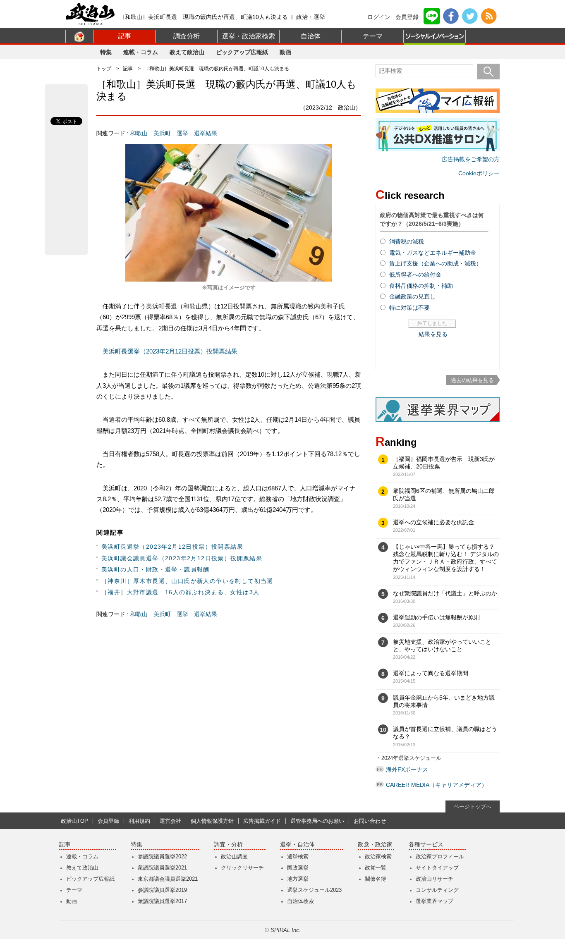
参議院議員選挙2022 (162, 856)
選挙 (182, 133)
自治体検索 (300, 901)
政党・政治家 (375, 844)
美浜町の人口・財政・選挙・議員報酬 (155, 569)
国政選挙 (298, 867)
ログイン (378, 17)
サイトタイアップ (437, 867)
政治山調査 (234, 856)
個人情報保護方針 (212, 821)
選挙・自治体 (297, 844)
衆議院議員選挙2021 (162, 867)
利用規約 (139, 821)
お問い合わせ (370, 821)
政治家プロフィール (440, 856)
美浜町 (162, 133)
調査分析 (186, 36)
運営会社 (170, 821)
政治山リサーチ (434, 879)
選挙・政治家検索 (248, 36)
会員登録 (407, 17)
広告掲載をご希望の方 (471, 159)
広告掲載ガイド (262, 821)
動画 (285, 52)
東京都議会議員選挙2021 (168, 879)
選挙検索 (298, 856)
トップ (103, 69)
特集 (106, 52)
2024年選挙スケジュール (411, 758)
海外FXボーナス (407, 769)
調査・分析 (228, 844)
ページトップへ (472, 806)
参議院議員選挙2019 (162, 890)
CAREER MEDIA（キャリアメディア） (436, 784)
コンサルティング (437, 890)
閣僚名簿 (375, 879)
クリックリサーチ (242, 867)
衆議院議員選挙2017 (162, 901)
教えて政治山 (187, 52)
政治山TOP (74, 821)
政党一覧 (375, 867)
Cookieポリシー (479, 173)
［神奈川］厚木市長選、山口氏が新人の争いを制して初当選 (187, 581)
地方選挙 (298, 879)
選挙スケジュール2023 (314, 890)
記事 (124, 36)
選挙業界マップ (434, 901)
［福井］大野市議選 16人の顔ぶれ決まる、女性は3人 (180, 592)
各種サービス (426, 844)
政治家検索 (378, 856)
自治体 (311, 36)
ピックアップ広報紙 (242, 52)
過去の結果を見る (472, 380)
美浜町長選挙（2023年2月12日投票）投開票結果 (170, 351)
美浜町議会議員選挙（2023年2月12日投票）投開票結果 (181, 558)
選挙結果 (205, 133)
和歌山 (139, 133)
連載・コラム (140, 52)
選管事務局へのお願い (317, 821)
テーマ (373, 36)
